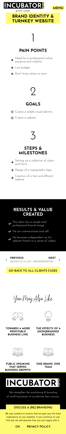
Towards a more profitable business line (18, 331)
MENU (58, 8)
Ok (17, 426)
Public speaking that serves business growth (17, 367)
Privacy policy (39, 426)
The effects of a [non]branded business (48, 331)
